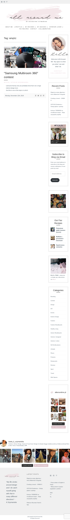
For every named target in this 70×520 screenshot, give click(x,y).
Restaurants (54, 361)
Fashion (53, 320)
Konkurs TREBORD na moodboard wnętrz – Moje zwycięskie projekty (58, 112)
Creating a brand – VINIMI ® (34, 484)
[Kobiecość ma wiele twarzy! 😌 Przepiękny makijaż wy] (64, 456)
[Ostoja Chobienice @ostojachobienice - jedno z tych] (62, 409)
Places (52, 353)
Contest (53, 300)
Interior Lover (55, 27)
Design (6, 82)
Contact (33, 29)
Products (53, 357)
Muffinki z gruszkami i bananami (60, 238)
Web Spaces (54, 377)
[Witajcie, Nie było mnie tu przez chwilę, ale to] (54, 409)
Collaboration (45, 29)
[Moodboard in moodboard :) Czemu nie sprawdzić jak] (62, 417)
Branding (53, 296)
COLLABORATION (58, 73)
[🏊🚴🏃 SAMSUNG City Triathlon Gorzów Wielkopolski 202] (5, 456)
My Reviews (29, 27)
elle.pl (53, 279)
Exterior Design (55, 316)
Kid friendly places (55, 345)
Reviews (53, 365)
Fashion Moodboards (56, 325)
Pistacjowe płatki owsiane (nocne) (60, 230)
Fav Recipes (24, 29)
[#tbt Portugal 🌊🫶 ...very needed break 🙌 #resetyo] (17, 456)
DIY (52, 308)
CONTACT (58, 71)
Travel (52, 373)
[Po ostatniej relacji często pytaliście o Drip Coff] (29, 456)
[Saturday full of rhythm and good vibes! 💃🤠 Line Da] (52, 456)
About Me (9, 27)
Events (52, 312)
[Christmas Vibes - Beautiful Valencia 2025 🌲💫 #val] (40, 456)
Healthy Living (54, 329)
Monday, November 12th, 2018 (14, 95)
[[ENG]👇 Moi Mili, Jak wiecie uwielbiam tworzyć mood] (54, 417)
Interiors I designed (56, 337)
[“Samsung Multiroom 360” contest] (25, 67)
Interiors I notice (55, 341)
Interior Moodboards (19, 82)
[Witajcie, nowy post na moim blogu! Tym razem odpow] (62, 401)
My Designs (41, 27)
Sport (52, 369)
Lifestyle (18, 27)
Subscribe (55, 180)
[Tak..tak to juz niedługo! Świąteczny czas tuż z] (54, 401)
